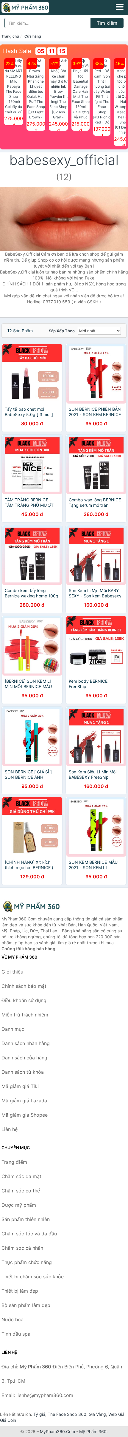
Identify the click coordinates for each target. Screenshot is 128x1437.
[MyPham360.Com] (34, 7)
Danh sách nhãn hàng (25, 1043)
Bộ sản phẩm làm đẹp (25, 1305)
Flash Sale (16, 51)
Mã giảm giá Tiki (20, 1086)
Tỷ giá (39, 1414)
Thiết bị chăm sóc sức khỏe (32, 1277)
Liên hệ (9, 1129)
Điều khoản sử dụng (23, 1000)
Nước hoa (12, 1319)
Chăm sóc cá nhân (22, 1248)
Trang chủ (10, 36)
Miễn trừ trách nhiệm (24, 1015)
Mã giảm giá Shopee (24, 1115)
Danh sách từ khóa (22, 1072)
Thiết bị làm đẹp (19, 1291)
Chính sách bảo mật (23, 986)
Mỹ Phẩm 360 (93, 1431)
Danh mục (12, 1029)
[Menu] (120, 6)
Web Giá (116, 1414)
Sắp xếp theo (62, 330)
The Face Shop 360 (67, 1414)
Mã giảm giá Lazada (24, 1101)
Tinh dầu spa (15, 1334)
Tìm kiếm (107, 23)
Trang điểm (14, 1162)
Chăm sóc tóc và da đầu (29, 1234)
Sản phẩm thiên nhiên (25, 1219)
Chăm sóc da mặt (21, 1176)
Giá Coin (8, 1420)
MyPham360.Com (57, 1431)
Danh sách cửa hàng (24, 1058)
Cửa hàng (32, 36)
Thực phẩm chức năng (26, 1262)
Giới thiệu (12, 972)
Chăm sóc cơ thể (20, 1191)
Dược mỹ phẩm (18, 1205)
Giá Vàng (97, 1414)
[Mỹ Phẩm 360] (31, 906)
